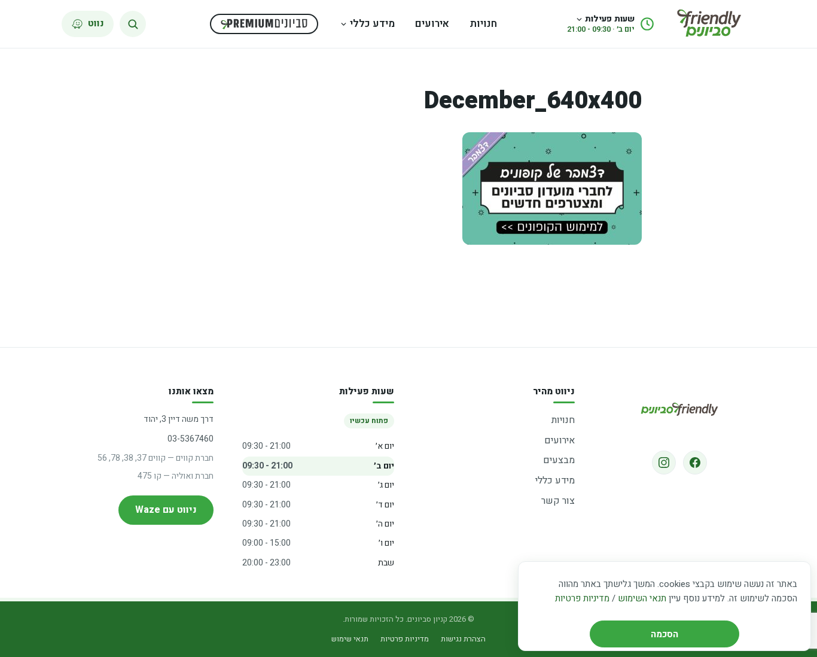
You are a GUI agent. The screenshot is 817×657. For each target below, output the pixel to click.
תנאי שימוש (349, 638)
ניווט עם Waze (166, 510)
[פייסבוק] (695, 462)
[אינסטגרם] (664, 462)
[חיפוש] (133, 24)
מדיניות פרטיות (582, 598)
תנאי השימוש (642, 598)
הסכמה (664, 634)
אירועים (432, 23)
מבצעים (559, 460)
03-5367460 (190, 439)
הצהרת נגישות (463, 638)
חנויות (483, 23)
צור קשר (558, 501)
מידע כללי (372, 23)
